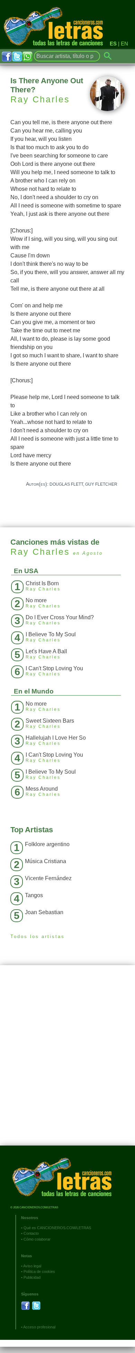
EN (124, 43)
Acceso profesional (39, 1327)
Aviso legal (32, 1266)
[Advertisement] (67, 1060)
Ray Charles (40, 99)
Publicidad (32, 1277)
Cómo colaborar (37, 1239)
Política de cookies (39, 1271)
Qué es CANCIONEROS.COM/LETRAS (57, 1228)
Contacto (31, 1233)
